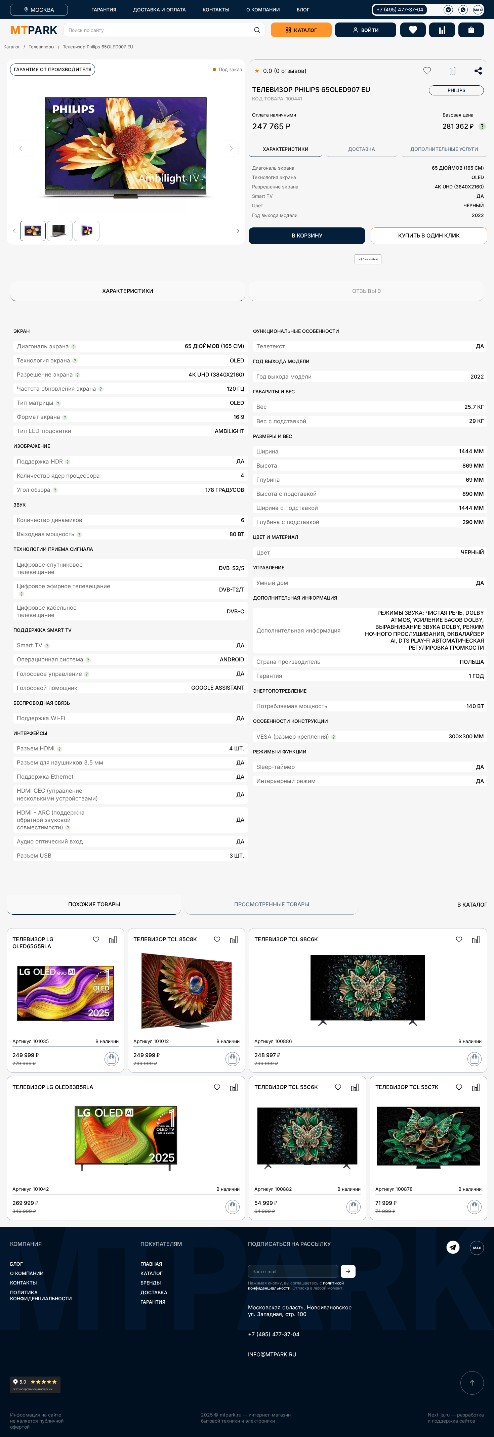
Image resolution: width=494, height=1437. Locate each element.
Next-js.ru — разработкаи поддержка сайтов (456, 1418)
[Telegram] (453, 1247)
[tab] (285, 149)
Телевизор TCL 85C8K (165, 939)
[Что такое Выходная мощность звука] (79, 534)
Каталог (11, 46)
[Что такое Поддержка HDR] (67, 462)
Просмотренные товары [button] (271, 904)
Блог (16, 1264)
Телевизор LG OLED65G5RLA (32, 943)
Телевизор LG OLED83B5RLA (52, 1087)
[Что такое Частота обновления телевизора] (101, 389)
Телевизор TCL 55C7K (407, 1087)
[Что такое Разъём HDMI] (59, 749)
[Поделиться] (478, 71)
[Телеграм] (448, 9)
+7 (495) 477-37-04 (399, 9)
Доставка (153, 1292)
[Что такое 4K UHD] (77, 375)
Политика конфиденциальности (41, 1295)
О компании (27, 1273)
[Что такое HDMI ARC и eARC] (68, 827)
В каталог (472, 904)
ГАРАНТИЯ (103, 9)
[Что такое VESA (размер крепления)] (333, 737)
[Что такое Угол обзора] (55, 490)
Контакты (23, 1283)
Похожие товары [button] (94, 904)
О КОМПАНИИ (263, 9)
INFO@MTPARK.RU (272, 1354)
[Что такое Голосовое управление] (86, 674)
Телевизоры (41, 46)
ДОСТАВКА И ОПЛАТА (159, 9)
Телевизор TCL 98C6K (286, 939)
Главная (151, 1264)
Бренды (150, 1283)
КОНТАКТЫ (216, 9)
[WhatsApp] (463, 9)
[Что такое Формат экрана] (65, 417)
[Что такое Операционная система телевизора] (88, 660)
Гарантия (152, 1302)
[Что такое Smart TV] (47, 646)
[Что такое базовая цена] (482, 126)
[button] (164, 30)
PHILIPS (456, 90)
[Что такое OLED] (75, 360)
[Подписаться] (348, 1271)
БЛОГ (303, 9)
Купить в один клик (429, 235)
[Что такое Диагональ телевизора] (73, 346)
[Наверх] (472, 1383)
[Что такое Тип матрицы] (58, 403)
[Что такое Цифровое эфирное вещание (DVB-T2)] (21, 594)
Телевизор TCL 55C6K (286, 1087)
